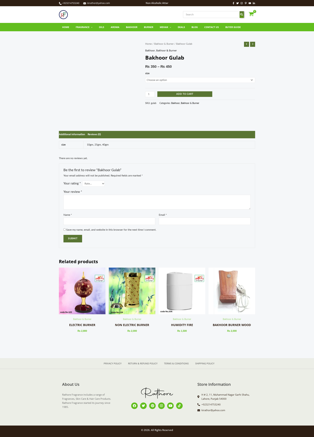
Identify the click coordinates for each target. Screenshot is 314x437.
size (147, 73)
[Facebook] (233, 3)
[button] (90, 27)
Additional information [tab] (74, 134)
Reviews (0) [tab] (95, 134)
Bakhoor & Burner (164, 44)
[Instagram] (241, 3)
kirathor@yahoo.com (98, 3)
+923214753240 (70, 3)
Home (148, 44)
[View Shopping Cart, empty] (251, 14)
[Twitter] (237, 3)
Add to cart (184, 93)
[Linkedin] (254, 3)
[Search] (242, 14)
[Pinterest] (245, 3)
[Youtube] (250, 3)
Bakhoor (150, 50)
